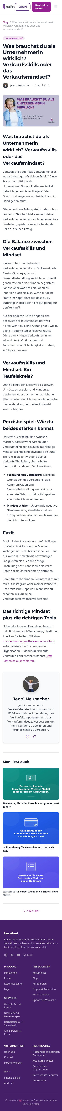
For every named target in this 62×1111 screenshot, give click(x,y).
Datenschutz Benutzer (45, 1075)
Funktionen (10, 972)
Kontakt (8, 1057)
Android (8, 1083)
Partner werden (13, 1062)
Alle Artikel (33, 910)
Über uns (9, 1051)
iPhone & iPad (12, 1077)
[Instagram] (6, 955)
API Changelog (41, 994)
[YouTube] (18, 955)
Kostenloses (39, 972)
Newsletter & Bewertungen (12, 1014)
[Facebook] (12, 955)
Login (22, 6)
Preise (7, 978)
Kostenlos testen (41, 7)
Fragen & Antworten (44, 989)
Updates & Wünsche (44, 1000)
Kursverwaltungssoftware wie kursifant (28, 641)
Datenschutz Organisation (40, 1067)
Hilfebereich (40, 983)
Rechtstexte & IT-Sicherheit (14, 1023)
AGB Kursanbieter (43, 1060)
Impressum (39, 1080)
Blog (5, 22)
